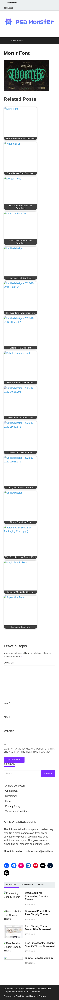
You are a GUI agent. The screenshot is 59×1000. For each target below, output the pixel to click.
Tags (41, 884)
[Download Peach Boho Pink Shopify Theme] (13, 911)
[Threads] (6, 873)
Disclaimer (11, 796)
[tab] (11, 885)
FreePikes (20, 996)
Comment (10, 663)
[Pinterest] (35, 865)
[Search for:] (29, 773)
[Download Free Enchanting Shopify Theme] (13, 893)
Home (8, 801)
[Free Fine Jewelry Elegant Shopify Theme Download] (13, 943)
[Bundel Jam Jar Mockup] (13, 958)
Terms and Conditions (17, 811)
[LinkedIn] (28, 865)
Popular (11, 884)
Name (8, 703)
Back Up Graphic (38, 996)
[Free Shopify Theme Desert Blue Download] (13, 926)
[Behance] (6, 865)
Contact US (11, 791)
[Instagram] (21, 865)
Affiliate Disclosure (15, 785)
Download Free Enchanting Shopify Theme (36, 896)
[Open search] (51, 40)
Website (9, 731)
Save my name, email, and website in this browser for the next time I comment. (29, 750)
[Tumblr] (50, 865)
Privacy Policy (13, 806)
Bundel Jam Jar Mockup (39, 958)
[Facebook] (13, 865)
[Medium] (43, 865)
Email (8, 717)
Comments (27, 884)
